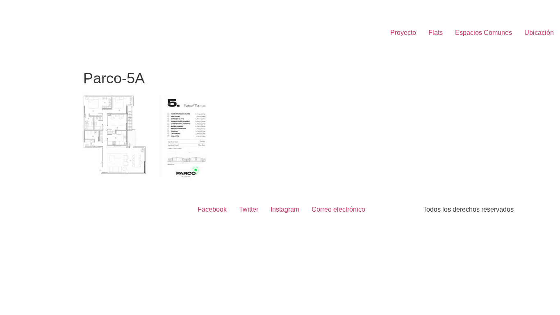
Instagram (285, 209)
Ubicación (539, 32)
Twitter (248, 209)
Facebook (212, 209)
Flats (435, 32)
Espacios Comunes (483, 32)
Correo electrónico (338, 209)
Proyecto (403, 32)
